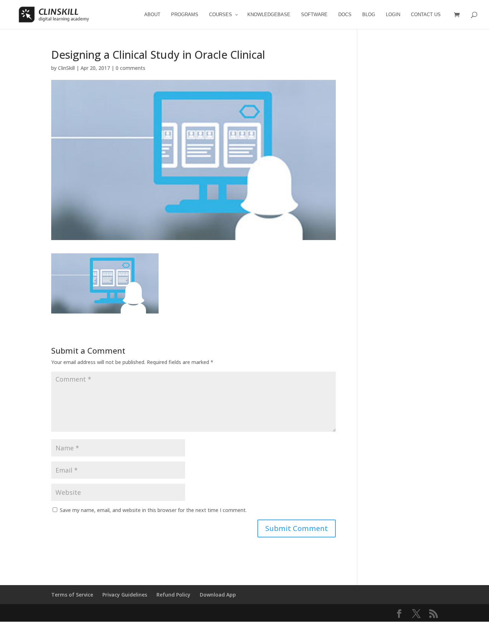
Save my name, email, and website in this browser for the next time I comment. (153, 510)
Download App (218, 594)
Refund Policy (173, 594)
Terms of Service (72, 594)
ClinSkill (66, 67)
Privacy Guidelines (124, 594)
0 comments (130, 67)
